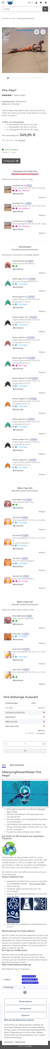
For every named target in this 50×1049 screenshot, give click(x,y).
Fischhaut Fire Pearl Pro (15, 712)
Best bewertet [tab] (17, 765)
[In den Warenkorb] (4, 26)
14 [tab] (39, 78)
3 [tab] (13, 78)
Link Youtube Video (37, 884)
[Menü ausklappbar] (3, 1)
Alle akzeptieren (25, 1001)
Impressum (8, 1042)
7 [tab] (22, 78)
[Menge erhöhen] (43, 743)
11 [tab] (32, 78)
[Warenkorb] (45, 2)
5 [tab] (17, 78)
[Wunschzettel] (40, 2)
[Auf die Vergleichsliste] (36, 32)
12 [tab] (34, 78)
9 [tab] (27, 78)
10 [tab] (30, 78)
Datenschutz (20, 1042)
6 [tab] (20, 78)
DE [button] (29, 2)
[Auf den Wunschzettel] (43, 32)
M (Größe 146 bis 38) (28, 976)
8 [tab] (25, 78)
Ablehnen (25, 1015)
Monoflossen (10, 717)
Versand (21, 140)
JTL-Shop (29, 1046)
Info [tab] (4, 765)
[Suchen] (45, 9)
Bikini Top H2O (11, 721)
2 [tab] (10, 78)
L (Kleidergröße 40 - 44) (29, 979)
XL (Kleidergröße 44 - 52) (30, 982)
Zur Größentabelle (16, 122)
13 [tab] (37, 78)
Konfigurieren (25, 1008)
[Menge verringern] (6, 743)
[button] (36, 2)
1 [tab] (8, 78)
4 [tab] (15, 78)
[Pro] (24, 987)
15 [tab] (42, 78)
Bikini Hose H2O (11, 726)
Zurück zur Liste (9, 18)
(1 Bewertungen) (18, 95)
